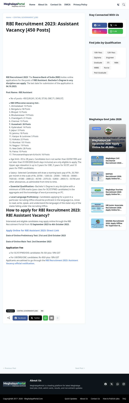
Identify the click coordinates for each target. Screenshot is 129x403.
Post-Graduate (100, 73)
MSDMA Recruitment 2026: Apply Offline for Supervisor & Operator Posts (115, 223)
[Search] (123, 4)
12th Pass (111, 52)
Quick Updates (71, 398)
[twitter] (111, 384)
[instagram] (123, 384)
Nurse (106, 67)
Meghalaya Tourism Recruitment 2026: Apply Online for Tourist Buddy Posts (114, 192)
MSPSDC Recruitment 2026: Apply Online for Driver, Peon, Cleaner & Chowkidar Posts (115, 176)
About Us (42, 4)
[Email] (51, 318)
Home (32, 4)
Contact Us (55, 4)
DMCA (67, 4)
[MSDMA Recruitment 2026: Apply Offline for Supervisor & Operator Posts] (97, 223)
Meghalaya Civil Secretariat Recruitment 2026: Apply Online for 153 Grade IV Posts (114, 160)
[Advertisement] (44, 53)
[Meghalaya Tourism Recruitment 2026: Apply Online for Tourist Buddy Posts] (97, 192)
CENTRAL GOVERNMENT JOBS (25, 17)
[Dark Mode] (118, 4)
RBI (42, 311)
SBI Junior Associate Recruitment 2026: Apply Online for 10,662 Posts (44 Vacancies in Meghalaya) (114, 207)
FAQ (124, 398)
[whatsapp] (117, 384)
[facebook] (105, 384)
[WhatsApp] (45, 318)
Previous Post (10, 368)
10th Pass (98, 52)
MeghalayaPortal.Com (33, 398)
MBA (116, 62)
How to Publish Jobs (111, 398)
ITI (108, 62)
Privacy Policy (80, 4)
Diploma (97, 57)
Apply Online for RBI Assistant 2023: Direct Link (32, 230)
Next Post (79, 368)
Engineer (110, 57)
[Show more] (57, 318)
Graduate (98, 62)
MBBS (96, 67)
